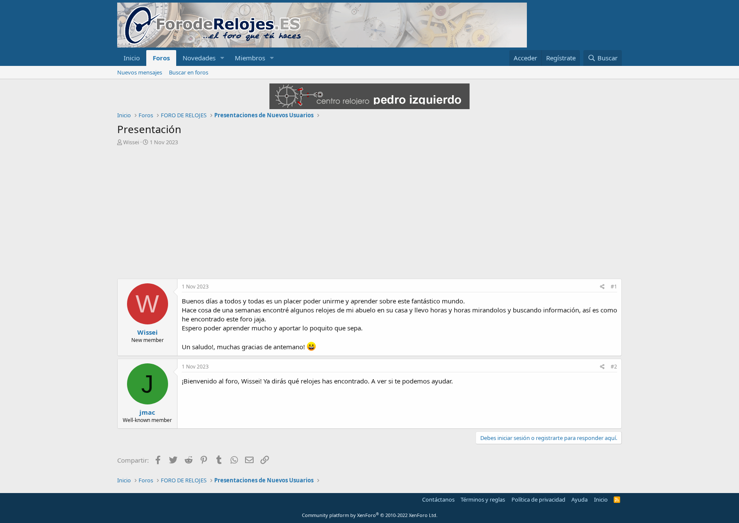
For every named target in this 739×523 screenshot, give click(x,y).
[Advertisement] (369, 210)
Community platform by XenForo (369, 515)
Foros (161, 57)
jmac (147, 412)
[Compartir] (602, 287)
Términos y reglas (483, 499)
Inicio (132, 57)
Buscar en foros (188, 72)
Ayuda (579, 499)
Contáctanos (438, 499)
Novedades (199, 57)
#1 (614, 286)
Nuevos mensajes (139, 72)
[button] (222, 58)
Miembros (250, 57)
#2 (614, 366)
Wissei (131, 142)
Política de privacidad (538, 499)
